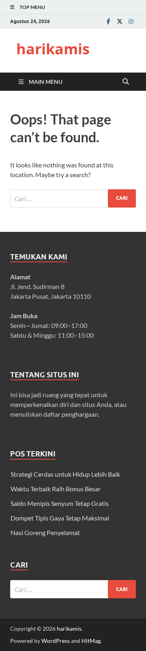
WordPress (55, 640)
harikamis (53, 49)
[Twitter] (120, 21)
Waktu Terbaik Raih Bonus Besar (56, 489)
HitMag (91, 640)
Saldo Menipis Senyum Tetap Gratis (60, 503)
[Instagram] (131, 21)
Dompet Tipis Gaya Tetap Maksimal (60, 518)
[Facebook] (108, 21)
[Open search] (126, 82)
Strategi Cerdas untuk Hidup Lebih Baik (65, 474)
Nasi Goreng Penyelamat (45, 532)
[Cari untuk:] (73, 198)
